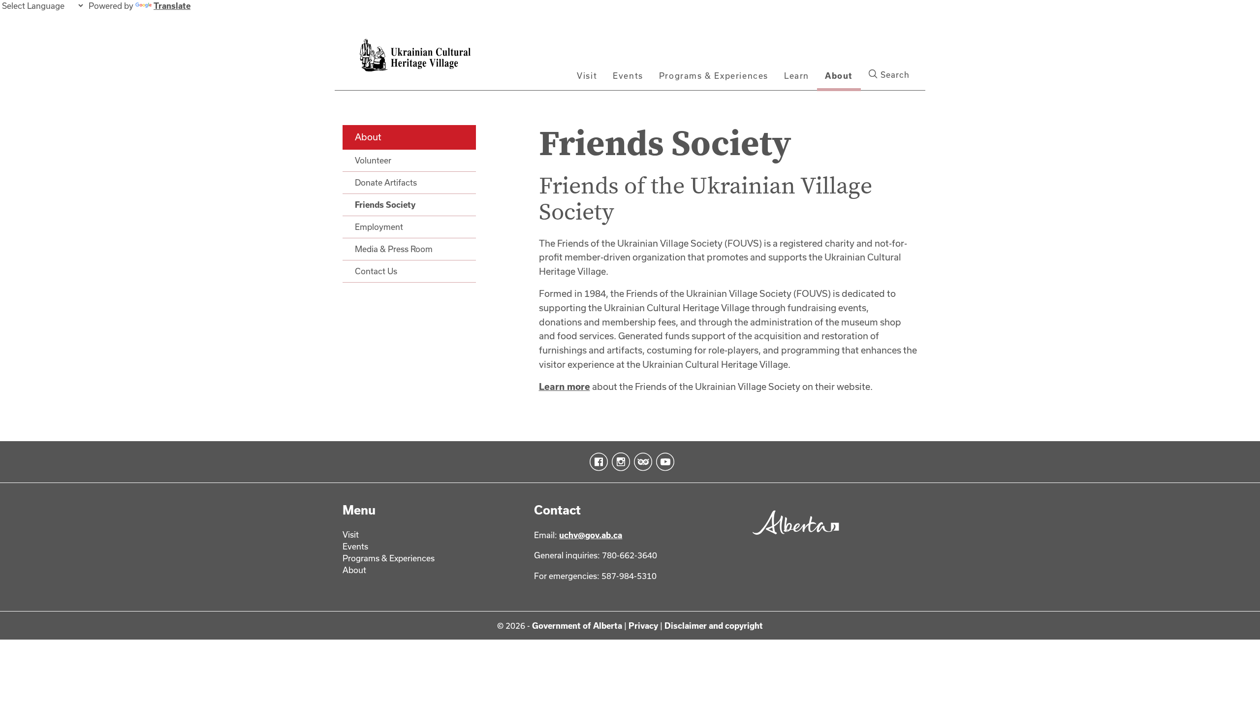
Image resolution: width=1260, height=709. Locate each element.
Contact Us (376, 271)
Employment (379, 226)
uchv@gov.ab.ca (590, 535)
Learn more (564, 386)
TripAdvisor (641, 462)
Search (894, 74)
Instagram (619, 462)
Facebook (597, 462)
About (839, 75)
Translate (172, 5)
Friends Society (385, 204)
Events (628, 75)
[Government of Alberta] (793, 538)
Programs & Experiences (713, 75)
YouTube (663, 462)
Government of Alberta (577, 625)
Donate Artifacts (386, 182)
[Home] (429, 60)
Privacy (643, 625)
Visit (587, 75)
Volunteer (373, 160)
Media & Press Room (394, 249)
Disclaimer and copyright (713, 625)
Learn (796, 75)
